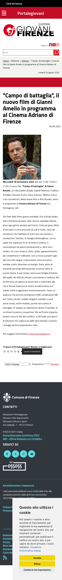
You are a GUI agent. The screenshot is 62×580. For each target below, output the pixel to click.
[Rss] (5, 558)
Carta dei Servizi (11, 552)
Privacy (7, 542)
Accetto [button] (37, 558)
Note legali (8, 545)
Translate (54, 364)
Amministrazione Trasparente (18, 485)
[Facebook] (50, 45)
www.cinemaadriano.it (39, 334)
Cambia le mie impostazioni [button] (37, 570)
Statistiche (9, 538)
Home (6, 61)
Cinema (25, 61)
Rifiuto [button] (37, 564)
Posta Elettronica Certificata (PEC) (21, 435)
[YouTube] (31, 454)
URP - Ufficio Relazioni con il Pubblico (22, 438)
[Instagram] (57, 45)
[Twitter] (54, 45)
